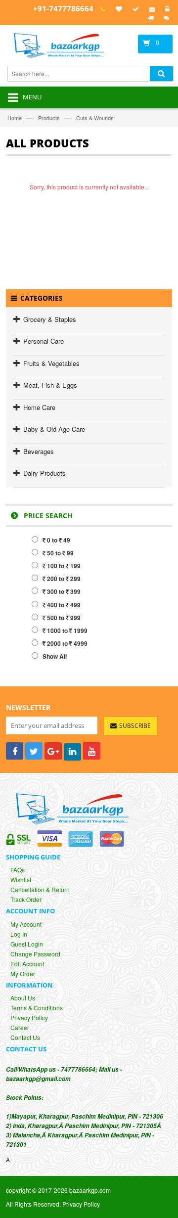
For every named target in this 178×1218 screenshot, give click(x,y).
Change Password (35, 953)
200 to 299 (63, 578)
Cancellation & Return (40, 889)
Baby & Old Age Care (54, 429)
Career (19, 1027)
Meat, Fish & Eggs (50, 385)
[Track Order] (134, 9)
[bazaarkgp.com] (70, 47)
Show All (52, 656)
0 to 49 (57, 540)
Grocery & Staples (49, 319)
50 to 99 (59, 552)
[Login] (165, 9)
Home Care (39, 407)
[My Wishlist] (117, 9)
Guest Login (26, 944)
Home (14, 118)
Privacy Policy (29, 1017)
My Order (22, 973)
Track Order (26, 899)
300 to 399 (63, 591)
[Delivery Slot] (149, 17)
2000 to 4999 (66, 643)
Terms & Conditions (36, 1007)
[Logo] (70, 808)
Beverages (38, 451)
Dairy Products (44, 473)
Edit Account (27, 963)
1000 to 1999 (66, 630)
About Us (22, 997)
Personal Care (43, 341)
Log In (18, 934)
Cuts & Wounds (95, 118)
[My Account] (101, 9)
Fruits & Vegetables (51, 363)
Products (49, 118)
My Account (26, 924)
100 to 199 (63, 565)
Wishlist (20, 879)
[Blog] (165, 17)
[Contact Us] (150, 9)
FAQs (17, 869)
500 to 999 (63, 617)
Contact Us (25, 1037)
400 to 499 (63, 604)
